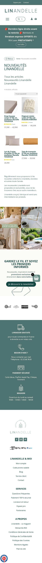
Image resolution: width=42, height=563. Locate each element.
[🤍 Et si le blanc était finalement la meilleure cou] (10, 217)
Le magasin (26, 524)
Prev (6, 306)
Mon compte (21, 463)
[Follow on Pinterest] (25, 439)
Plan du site (21, 549)
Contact (26, 2)
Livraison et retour (21, 502)
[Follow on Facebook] (16, 439)
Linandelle (15, 524)
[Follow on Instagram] (21, 439)
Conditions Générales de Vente (21, 532)
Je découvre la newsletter (21, 284)
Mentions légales (21, 545)
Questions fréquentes (21, 493)
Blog (21, 472)
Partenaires (21, 510)
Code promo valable (21, 467)
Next (36, 306)
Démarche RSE (21, 528)
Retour (10, 59)
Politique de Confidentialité (21, 536)
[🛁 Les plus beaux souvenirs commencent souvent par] (10, 238)
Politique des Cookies (21, 540)
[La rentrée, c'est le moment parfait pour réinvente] (31, 217)
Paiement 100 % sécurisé (21, 498)
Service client (21, 476)
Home (18, 59)
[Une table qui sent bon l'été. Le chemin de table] (31, 238)
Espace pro (17, 2)
